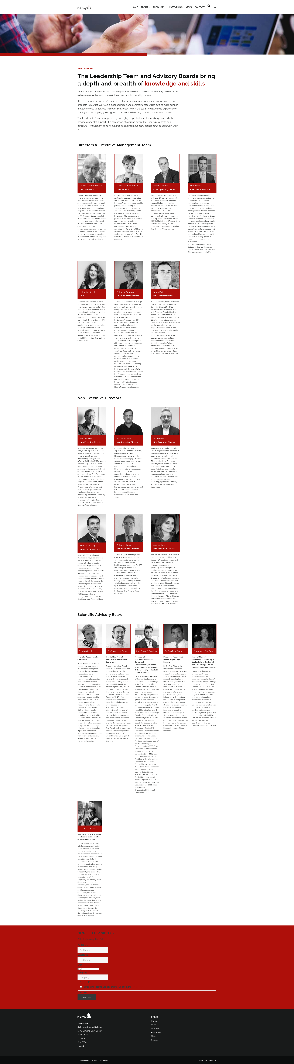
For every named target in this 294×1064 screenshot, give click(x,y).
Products (155, 1028)
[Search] (209, 7)
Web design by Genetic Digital (99, 1060)
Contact (154, 1040)
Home (154, 1021)
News (153, 1036)
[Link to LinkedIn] (214, 7)
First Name (83, 945)
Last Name (83, 955)
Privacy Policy (139, 987)
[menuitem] (134, 7)
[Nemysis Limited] (84, 7)
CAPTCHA (82, 992)
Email (81, 965)
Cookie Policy (212, 1060)
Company (82, 972)
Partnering (156, 1032)
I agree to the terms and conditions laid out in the (114, 987)
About (154, 1025)
